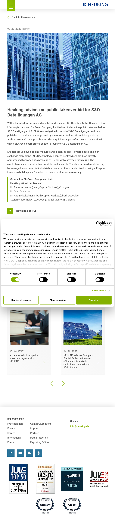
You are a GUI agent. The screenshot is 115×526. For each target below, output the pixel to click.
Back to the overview (23, 17)
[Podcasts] (38, 453)
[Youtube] (20, 453)
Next (63, 384)
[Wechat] (29, 453)
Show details (99, 290)
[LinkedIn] (11, 453)
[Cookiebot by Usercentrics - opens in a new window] (98, 223)
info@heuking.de (79, 426)
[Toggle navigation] (11, 5)
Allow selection (58, 300)
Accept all (94, 300)
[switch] (43, 279)
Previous (52, 384)
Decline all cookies (21, 300)
